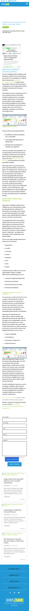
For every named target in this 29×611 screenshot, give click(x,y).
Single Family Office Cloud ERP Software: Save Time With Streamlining (13, 481)
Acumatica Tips (13, 575)
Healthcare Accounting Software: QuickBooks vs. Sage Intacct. (13, 406)
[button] (27, 3)
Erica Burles (7, 485)
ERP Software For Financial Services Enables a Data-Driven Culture (14, 541)
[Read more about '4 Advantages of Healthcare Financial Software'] (14, 505)
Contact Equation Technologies (14, 378)
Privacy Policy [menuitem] (21, 603)
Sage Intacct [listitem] (7, 496)
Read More (22, 499)
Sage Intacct (5, 27)
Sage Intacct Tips (13, 588)
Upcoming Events (13, 569)
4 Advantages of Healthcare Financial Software (12, 511)
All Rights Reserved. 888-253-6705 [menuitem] (10, 603)
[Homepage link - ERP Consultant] (14, 601)
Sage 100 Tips (14, 581)
